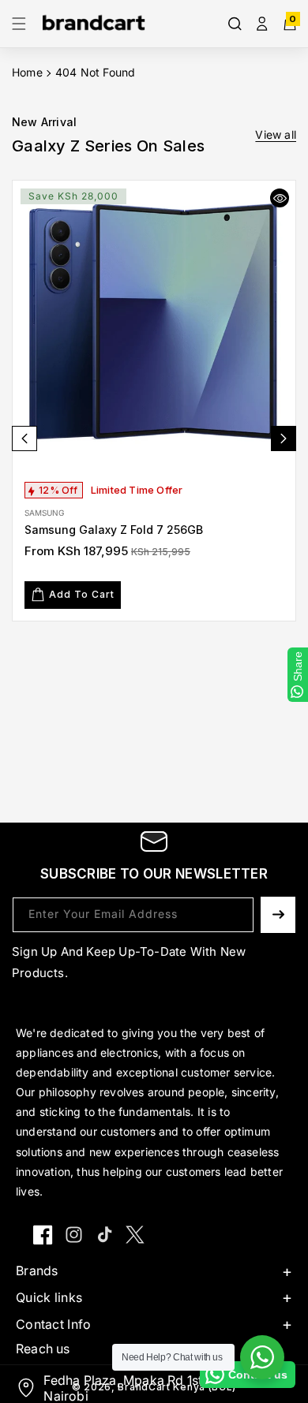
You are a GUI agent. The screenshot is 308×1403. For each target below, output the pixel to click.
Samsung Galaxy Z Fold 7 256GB (113, 529)
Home (27, 72)
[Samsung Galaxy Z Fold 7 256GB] (154, 322)
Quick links (49, 1297)
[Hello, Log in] (262, 24)
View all (275, 134)
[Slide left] (24, 438)
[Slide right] (283, 438)
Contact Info (54, 1324)
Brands (37, 1270)
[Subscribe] (278, 915)
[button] (24, 23)
